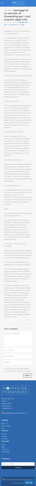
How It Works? (6, 426)
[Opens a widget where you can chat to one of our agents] (29, 482)
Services (4, 436)
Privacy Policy (21, 483)
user (5, 24)
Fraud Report (5, 452)
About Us (4, 423)
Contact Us (5, 449)
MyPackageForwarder (10, 479)
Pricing (3, 434)
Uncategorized (23, 22)
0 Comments (13, 24)
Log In (3, 444)
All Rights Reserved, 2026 (23, 479)
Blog (2, 447)
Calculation (4, 439)
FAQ (2, 428)
